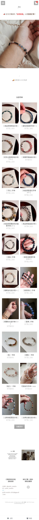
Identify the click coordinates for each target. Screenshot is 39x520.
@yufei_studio (11, 486)
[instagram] (28, 487)
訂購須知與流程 (11, 479)
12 (35, 65)
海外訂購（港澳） (28, 479)
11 (31, 65)
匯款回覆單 (28, 481)
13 (37, 65)
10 (29, 65)
